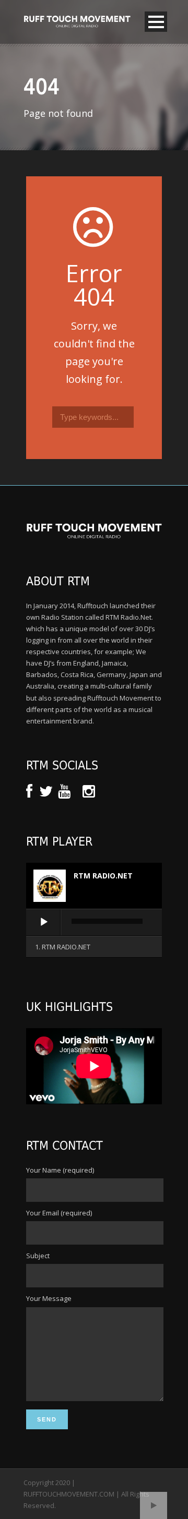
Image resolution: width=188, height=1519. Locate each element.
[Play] (44, 922)
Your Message (49, 1298)
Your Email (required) (59, 1212)
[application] (94, 923)
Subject (38, 1255)
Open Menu (156, 21)
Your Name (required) (60, 1170)
